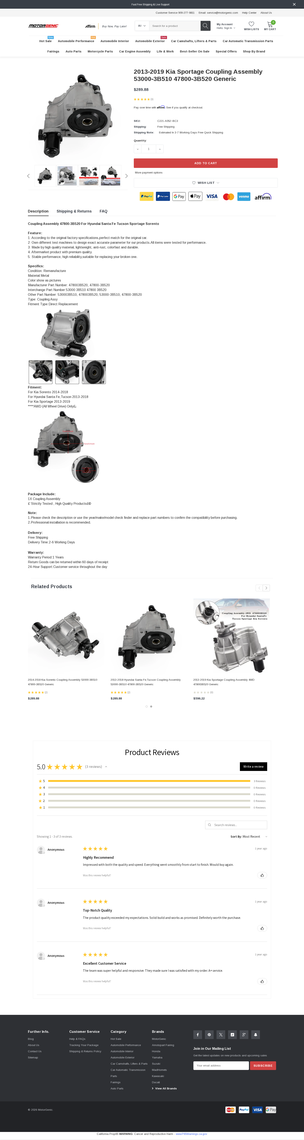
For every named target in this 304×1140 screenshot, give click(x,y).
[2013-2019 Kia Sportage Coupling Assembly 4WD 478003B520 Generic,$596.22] (231, 636)
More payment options (149, 172)
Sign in (228, 28)
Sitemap (33, 1057)
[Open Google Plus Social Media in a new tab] (244, 1034)
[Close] (294, 4)
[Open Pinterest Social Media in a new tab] (209, 1034)
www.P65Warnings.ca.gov (191, 1133)
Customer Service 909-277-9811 (175, 12)
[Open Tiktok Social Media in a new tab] (232, 1034)
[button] (106, 766)
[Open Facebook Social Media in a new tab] (197, 1034)
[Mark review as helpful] (262, 875)
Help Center (249, 12)
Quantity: (140, 140)
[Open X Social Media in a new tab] (221, 1034)
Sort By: (236, 836)
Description (38, 211)
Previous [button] (28, 176)
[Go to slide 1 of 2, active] (147, 706)
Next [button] (126, 176)
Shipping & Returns (74, 211)
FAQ (103, 211)
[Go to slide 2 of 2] (151, 706)
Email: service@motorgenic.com (218, 12)
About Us (266, 12)
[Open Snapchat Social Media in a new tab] (255, 1034)
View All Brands (165, 1088)
